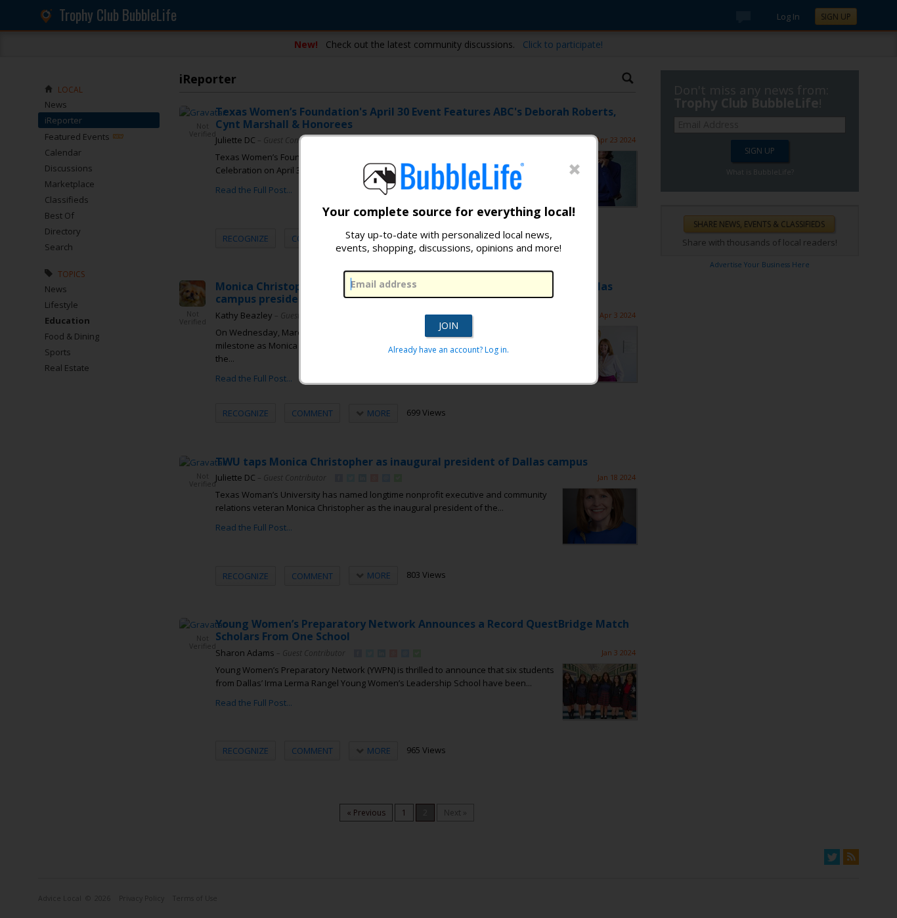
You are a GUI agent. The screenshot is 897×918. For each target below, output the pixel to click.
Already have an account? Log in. (448, 349)
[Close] (574, 170)
